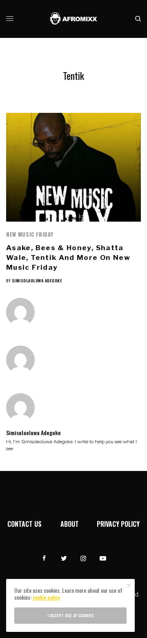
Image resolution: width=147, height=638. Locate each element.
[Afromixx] (73, 19)
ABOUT (69, 524)
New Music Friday (29, 234)
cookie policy (46, 597)
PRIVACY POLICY (118, 524)
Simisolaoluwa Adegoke (37, 280)
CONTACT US (24, 524)
